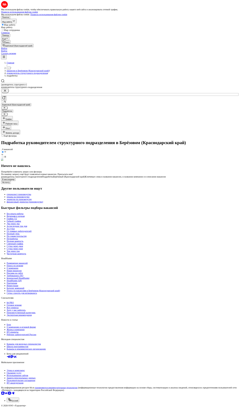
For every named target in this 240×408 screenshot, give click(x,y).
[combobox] (14, 84)
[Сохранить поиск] (4, 98)
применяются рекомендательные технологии (56, 387)
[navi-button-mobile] (4, 57)
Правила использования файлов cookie (48, 14)
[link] (6, 42)
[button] (4, 48)
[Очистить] (5, 91)
